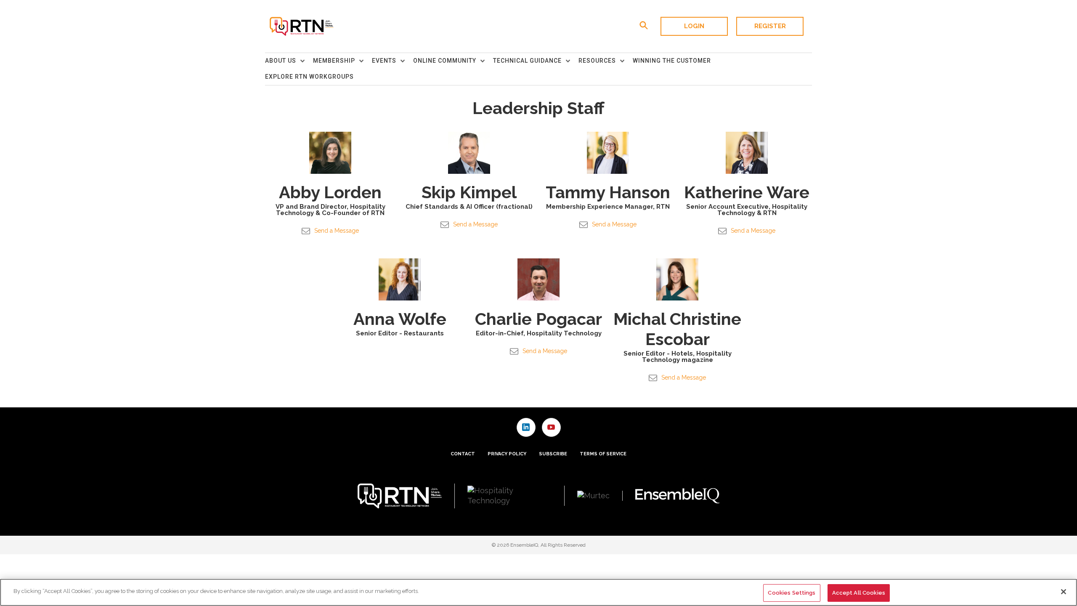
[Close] (1063, 591)
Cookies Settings (791, 593)
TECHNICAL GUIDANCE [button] (527, 60)
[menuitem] (289, 61)
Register (770, 26)
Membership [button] (334, 60)
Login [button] (694, 26)
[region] (538, 592)
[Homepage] (301, 26)
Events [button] (384, 60)
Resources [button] (597, 60)
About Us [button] (280, 60)
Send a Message (336, 230)
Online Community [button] (444, 60)
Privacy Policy (507, 454)
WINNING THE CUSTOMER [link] (672, 60)
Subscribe (553, 454)
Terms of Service (603, 454)
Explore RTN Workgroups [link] (309, 76)
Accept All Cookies (858, 593)
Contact (463, 454)
